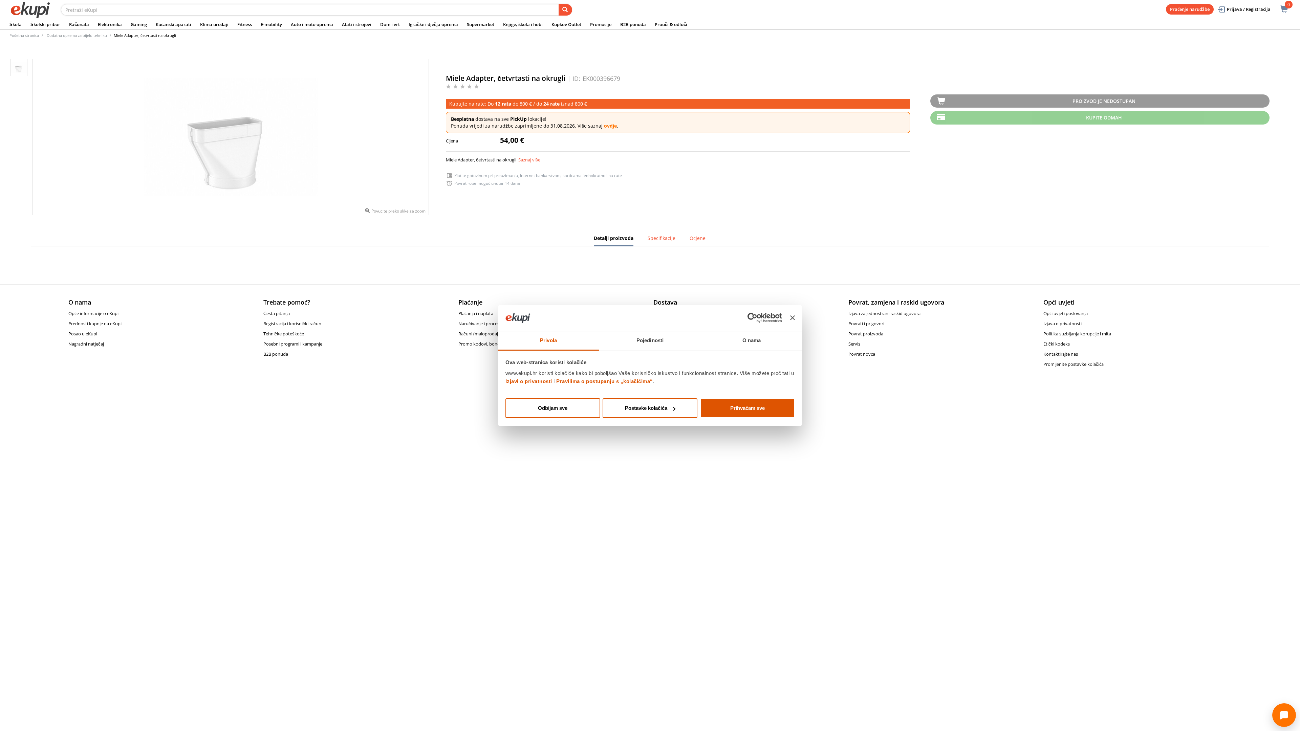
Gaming (139, 24)
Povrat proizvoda (865, 334)
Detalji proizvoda (613, 240)
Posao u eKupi (82, 334)
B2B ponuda (633, 24)
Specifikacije (661, 238)
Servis (854, 344)
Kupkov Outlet (566, 24)
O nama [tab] (751, 340)
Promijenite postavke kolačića (1073, 364)
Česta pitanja (276, 313)
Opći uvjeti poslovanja (1065, 313)
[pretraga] (565, 10)
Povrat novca (861, 354)
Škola (15, 24)
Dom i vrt (390, 24)
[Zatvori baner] (792, 318)
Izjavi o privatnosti (528, 381)
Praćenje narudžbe (1190, 9)
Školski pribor (45, 24)
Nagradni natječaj (86, 344)
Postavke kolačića (646, 408)
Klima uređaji (214, 24)
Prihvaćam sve (747, 408)
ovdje (610, 126)
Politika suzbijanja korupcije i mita (1077, 334)
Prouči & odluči (671, 24)
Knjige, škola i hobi (523, 24)
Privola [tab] (548, 340)
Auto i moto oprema (312, 24)
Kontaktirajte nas (1060, 354)
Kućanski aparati (173, 24)
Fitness (244, 24)
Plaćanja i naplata (475, 313)
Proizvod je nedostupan (1103, 101)
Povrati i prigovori (866, 323)
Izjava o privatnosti (1062, 323)
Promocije (600, 24)
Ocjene (698, 238)
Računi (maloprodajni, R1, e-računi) (493, 334)
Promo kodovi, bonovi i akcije (488, 344)
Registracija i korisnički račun (292, 323)
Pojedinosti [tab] (650, 340)
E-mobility (271, 24)
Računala (79, 24)
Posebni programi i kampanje (292, 344)
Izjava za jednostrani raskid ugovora (884, 313)
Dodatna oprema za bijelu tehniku (77, 35)
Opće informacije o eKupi (93, 313)
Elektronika (110, 24)
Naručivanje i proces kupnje (486, 323)
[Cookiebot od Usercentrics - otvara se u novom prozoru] (752, 318)
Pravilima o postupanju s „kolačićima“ (604, 381)
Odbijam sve (552, 408)
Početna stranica (24, 35)
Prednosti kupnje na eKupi (95, 323)
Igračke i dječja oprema (433, 24)
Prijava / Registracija (1249, 9)
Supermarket (480, 24)
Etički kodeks (1056, 344)
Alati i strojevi (356, 24)
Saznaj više (529, 160)
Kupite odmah (1104, 117)
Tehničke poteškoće (283, 334)
